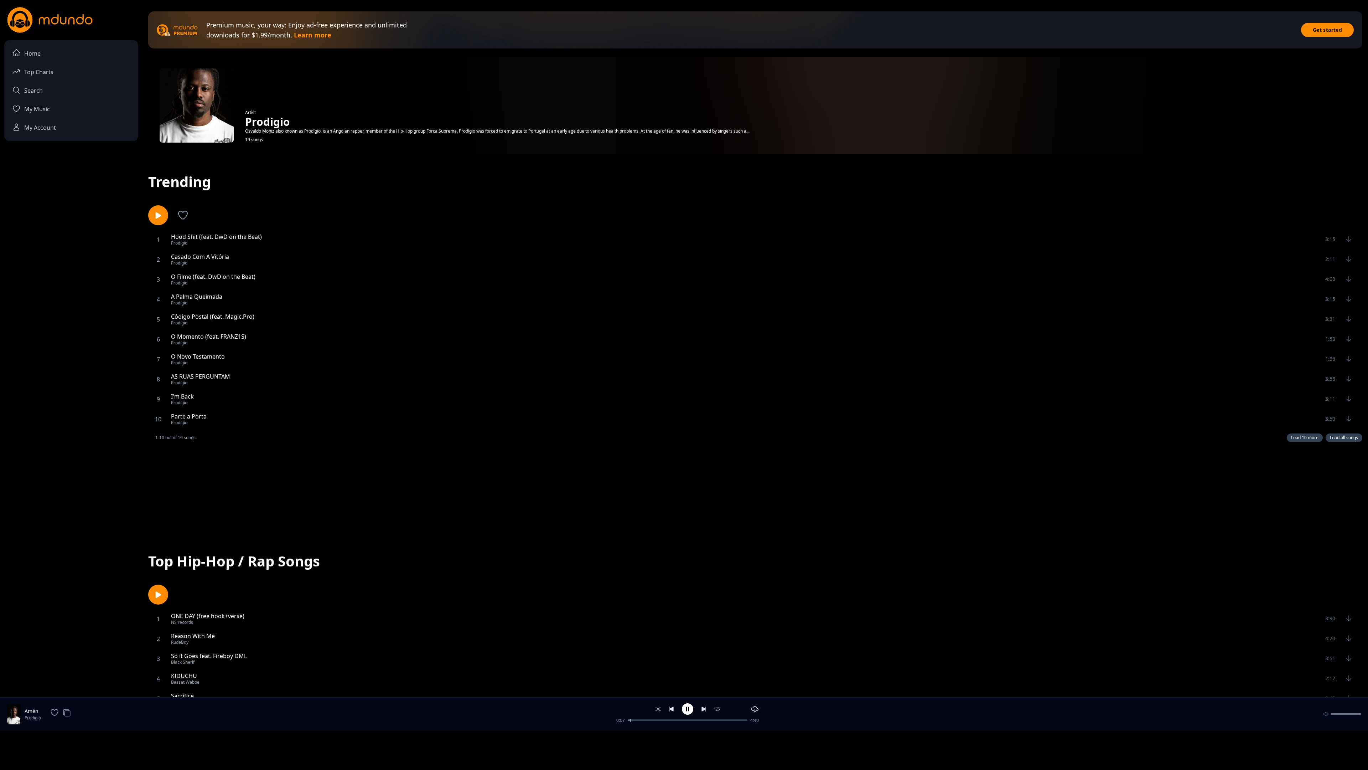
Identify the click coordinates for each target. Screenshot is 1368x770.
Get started (1327, 29)
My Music (37, 109)
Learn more (312, 35)
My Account (40, 128)
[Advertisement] (755, 490)
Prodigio (33, 718)
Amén (31, 711)
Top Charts (38, 72)
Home (32, 53)
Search (33, 90)
